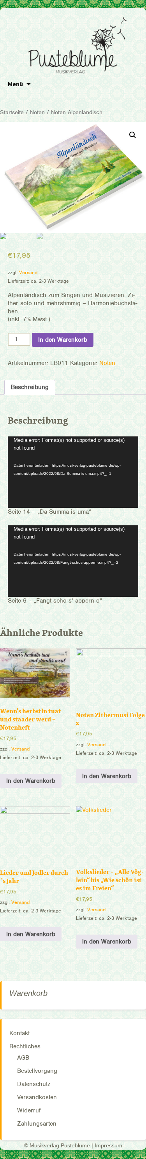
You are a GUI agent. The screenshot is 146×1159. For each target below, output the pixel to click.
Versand (28, 272)
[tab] (29, 387)
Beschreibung (30, 387)
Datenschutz (33, 1084)
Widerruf (28, 1110)
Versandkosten (37, 1097)
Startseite (12, 112)
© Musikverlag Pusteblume (57, 1145)
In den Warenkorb (62, 340)
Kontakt (19, 1033)
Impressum (108, 1145)
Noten (37, 112)
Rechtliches (24, 1046)
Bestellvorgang (37, 1071)
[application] (73, 472)
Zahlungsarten (36, 1124)
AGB (23, 1058)
